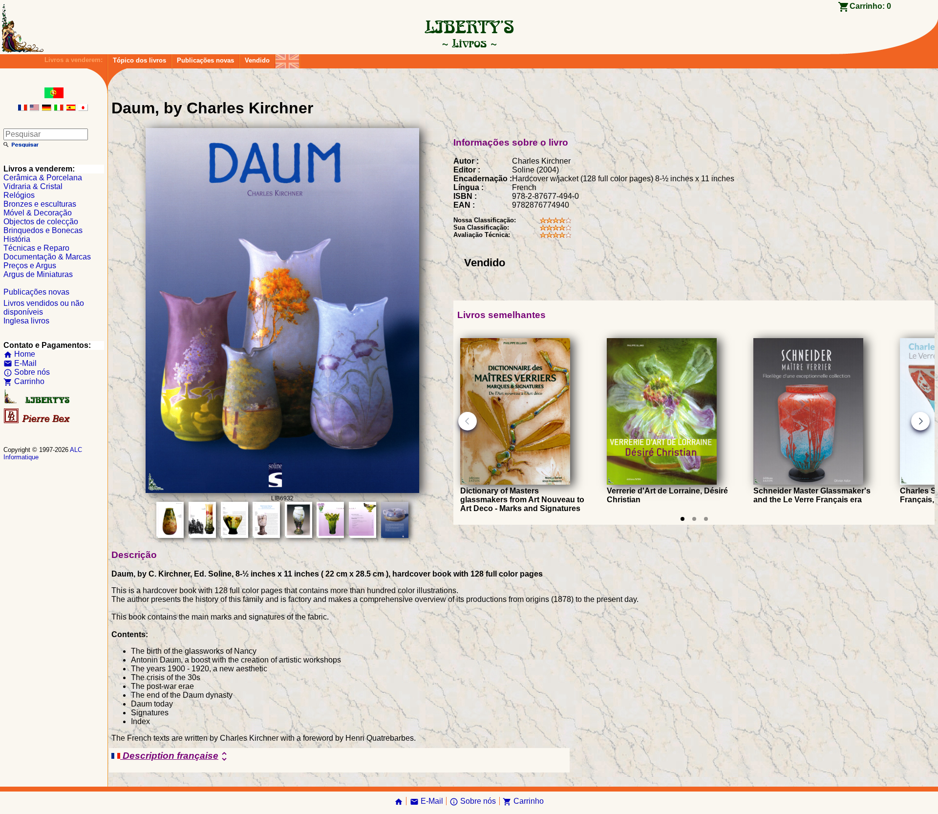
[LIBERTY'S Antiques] (37, 401)
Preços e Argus (29, 265)
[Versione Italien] (59, 108)
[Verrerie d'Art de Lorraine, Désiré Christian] (662, 482)
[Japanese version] (83, 108)
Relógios (19, 195)
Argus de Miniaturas (38, 274)
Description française (175, 756)
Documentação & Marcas (47, 257)
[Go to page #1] (682, 519)
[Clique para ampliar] (282, 490)
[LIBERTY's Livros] (469, 43)
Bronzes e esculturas (39, 204)
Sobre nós (26, 372)
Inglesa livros (26, 321)
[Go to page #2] (694, 519)
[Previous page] (467, 421)
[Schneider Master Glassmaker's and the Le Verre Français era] (808, 482)
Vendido (257, 60)
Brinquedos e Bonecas (43, 230)
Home (19, 354)
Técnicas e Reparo (36, 248)
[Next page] (920, 421)
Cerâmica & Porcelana (42, 177)
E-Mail (20, 363)
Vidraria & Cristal (33, 186)
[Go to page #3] (706, 519)
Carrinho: (870, 6)
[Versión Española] (71, 108)
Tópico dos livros (139, 60)
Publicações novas (205, 60)
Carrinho (23, 381)
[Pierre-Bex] (37, 421)
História (16, 239)
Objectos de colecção (40, 221)
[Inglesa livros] (287, 59)
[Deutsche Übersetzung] (46, 108)
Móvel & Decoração (37, 213)
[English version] (34, 108)
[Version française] (22, 108)
